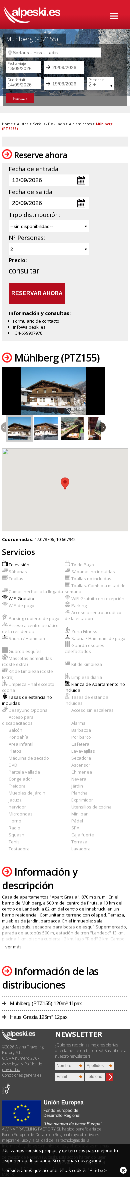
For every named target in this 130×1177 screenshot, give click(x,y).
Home (7, 124)
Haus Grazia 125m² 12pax (38, 1017)
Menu (114, 16)
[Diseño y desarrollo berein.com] (6, 1092)
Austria (23, 124)
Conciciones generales (21, 1075)
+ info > (98, 1170)
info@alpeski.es (29, 327)
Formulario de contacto (36, 321)
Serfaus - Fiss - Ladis (49, 124)
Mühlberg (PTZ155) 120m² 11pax (45, 1003)
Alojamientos (80, 124)
